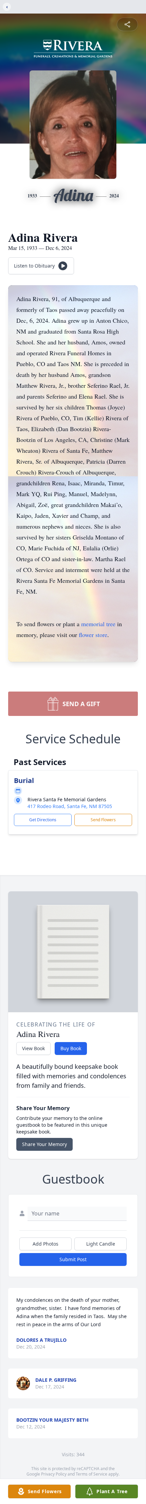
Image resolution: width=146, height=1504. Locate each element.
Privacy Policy (54, 1474)
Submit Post (73, 1259)
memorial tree (98, 624)
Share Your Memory (44, 1144)
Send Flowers (103, 820)
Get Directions (42, 820)
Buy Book (70, 1048)
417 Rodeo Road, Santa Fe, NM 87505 (70, 806)
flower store (93, 635)
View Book (33, 1048)
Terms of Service (91, 1474)
